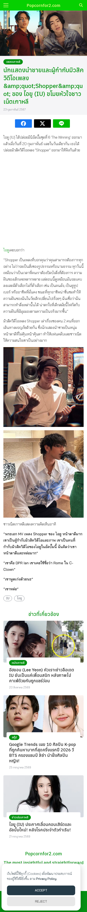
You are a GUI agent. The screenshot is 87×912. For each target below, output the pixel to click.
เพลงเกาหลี (13, 62)
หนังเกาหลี (18, 663)
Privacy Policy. (46, 879)
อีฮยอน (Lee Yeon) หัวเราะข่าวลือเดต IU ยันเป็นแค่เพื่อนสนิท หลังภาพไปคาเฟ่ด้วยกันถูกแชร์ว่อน (41, 675)
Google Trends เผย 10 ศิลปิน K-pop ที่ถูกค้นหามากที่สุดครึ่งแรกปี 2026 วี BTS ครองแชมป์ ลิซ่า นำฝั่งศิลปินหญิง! (42, 752)
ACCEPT (41, 890)
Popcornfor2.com (43, 5)
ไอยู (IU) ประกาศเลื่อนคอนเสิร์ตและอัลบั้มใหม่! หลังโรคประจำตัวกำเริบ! (40, 827)
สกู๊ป (14, 737)
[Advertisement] (43, 200)
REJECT (41, 901)
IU (8, 598)
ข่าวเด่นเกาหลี (20, 817)
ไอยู (6, 250)
